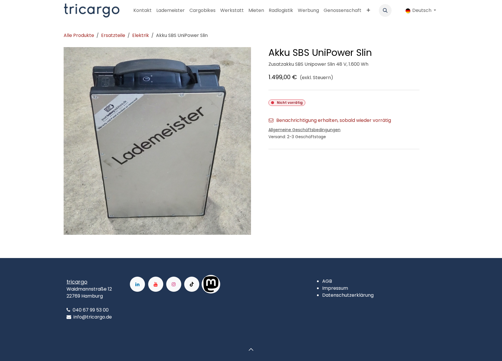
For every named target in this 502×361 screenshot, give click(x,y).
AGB (327, 281)
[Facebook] (239, 284)
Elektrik (140, 35)
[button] (385, 10)
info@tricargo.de (92, 317)
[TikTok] (191, 284)
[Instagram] (173, 284)
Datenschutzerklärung (348, 295)
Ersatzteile (113, 35)
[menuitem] (142, 10)
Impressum (335, 288)
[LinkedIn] (137, 284)
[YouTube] (155, 284)
